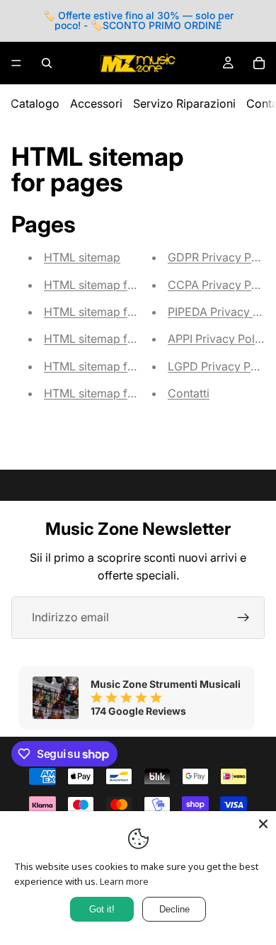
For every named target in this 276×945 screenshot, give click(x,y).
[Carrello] (259, 63)
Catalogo (35, 103)
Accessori (96, 103)
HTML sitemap (82, 257)
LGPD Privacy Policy (222, 366)
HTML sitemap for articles (112, 339)
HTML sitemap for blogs (107, 312)
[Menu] (16, 63)
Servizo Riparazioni (184, 103)
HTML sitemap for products (116, 366)
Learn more (124, 881)
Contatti (188, 393)
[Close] (263, 824)
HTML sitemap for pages (109, 285)
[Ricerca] (46, 63)
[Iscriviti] (243, 618)
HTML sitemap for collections (121, 393)
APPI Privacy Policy (219, 339)
